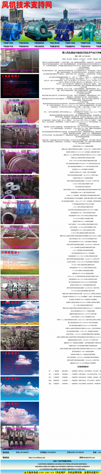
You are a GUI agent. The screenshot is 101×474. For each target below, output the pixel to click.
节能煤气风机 (86, 43)
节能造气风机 (70, 43)
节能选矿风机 (8, 46)
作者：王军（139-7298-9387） (83, 56)
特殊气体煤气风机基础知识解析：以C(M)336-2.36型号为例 (83, 360)
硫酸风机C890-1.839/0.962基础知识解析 (83, 273)
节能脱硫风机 (39, 43)
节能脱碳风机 (24, 46)
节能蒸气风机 (8, 43)
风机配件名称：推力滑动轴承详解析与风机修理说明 (83, 345)
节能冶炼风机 (39, 46)
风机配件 (93, 472)
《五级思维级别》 (83, 367)
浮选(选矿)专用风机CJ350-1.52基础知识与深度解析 (83, 299)
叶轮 (52, 70)
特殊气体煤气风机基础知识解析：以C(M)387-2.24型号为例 (83, 181)
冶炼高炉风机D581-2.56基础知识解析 (83, 178)
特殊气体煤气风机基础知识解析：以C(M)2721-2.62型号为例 (83, 259)
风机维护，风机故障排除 (69, 472)
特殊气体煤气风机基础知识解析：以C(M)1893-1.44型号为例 (83, 244)
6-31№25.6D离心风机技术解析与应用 (83, 184)
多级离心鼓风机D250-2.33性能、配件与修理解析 (83, 172)
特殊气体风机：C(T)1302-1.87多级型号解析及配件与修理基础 (83, 334)
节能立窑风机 (55, 43)
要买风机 (6, 452)
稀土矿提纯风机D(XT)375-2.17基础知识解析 (83, 311)
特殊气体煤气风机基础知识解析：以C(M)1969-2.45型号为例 (83, 288)
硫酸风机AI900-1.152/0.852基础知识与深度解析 (83, 363)
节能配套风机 (55, 46)
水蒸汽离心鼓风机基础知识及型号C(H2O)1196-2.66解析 (83, 210)
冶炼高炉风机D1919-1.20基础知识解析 (83, 221)
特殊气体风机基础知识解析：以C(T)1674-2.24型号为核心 (83, 175)
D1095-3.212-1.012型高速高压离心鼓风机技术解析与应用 (83, 276)
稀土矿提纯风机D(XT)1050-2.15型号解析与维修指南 (83, 241)
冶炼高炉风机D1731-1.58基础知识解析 (83, 146)
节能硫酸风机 (70, 46)
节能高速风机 (24, 43)
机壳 (56, 70)
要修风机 (6, 457)
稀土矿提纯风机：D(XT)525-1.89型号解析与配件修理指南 (83, 357)
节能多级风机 (86, 46)
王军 (41, 452)
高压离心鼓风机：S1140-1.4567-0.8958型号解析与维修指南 (83, 262)
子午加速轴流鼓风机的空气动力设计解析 (83, 204)
